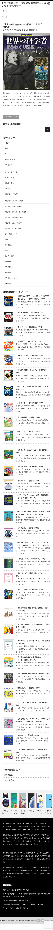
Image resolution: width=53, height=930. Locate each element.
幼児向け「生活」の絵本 (13, 223)
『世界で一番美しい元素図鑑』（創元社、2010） (33, 673)
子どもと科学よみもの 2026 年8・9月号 (16, 890)
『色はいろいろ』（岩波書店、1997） (29, 327)
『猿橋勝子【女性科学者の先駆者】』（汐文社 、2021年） (23, 904)
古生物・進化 (9, 183)
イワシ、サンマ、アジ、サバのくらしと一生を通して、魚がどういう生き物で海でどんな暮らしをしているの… (33, 550)
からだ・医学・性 (11, 172)
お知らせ (8, 143)
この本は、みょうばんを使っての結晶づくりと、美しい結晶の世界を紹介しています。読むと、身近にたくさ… (33, 595)
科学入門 (8, 30)
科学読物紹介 (16, 30)
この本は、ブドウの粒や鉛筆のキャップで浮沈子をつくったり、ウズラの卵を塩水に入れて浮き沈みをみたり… (33, 361)
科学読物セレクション (12, 278)
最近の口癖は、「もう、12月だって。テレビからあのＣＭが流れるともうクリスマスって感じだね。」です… (33, 693)
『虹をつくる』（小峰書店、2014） (28, 432)
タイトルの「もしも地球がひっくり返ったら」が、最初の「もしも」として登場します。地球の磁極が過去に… (33, 727)
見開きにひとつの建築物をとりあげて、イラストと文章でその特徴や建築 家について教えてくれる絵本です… (33, 520)
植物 (6, 239)
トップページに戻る (11, 116)
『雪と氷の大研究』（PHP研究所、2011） (31, 312)
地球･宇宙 (8, 188)
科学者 (34, 30)
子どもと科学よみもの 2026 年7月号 (15, 900)
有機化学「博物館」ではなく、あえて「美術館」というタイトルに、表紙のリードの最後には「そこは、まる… (33, 378)
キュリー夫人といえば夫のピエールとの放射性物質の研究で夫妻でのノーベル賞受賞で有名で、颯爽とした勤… (33, 758)
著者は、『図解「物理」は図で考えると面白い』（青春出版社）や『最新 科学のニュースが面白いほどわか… (33, 347)
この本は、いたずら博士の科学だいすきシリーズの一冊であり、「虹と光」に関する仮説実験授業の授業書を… (33, 437)
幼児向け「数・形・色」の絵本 (15, 212)
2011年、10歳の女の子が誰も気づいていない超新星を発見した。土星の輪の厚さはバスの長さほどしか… (33, 395)
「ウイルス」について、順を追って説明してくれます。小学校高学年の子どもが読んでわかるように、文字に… (33, 503)
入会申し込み (9, 780)
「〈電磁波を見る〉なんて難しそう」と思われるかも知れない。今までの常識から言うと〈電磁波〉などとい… (33, 486)
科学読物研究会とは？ (12, 770)
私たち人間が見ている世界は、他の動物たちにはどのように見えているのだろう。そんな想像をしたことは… (33, 616)
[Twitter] (43, 920)
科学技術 (8, 272)
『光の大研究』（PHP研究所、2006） (29, 341)
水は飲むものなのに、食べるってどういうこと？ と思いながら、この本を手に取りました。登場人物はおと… (33, 408)
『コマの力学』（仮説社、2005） (28, 528)
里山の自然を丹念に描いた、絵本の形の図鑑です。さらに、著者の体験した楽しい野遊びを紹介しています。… (33, 423)
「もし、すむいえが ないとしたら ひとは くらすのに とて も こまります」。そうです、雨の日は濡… (33, 710)
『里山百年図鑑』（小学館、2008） (28, 417)
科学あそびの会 (10, 159)
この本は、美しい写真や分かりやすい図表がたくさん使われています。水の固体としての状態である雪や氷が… (33, 318)
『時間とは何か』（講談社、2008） (28, 688)
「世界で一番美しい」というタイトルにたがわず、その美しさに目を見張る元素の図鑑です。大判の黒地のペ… (33, 679)
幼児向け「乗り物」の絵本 (14, 201)
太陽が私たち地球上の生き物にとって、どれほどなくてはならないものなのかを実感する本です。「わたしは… (33, 740)
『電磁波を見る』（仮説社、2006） (28, 481)
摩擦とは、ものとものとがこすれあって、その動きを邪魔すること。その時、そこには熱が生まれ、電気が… (33, 581)
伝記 (30, 30)
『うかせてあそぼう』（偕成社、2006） (30, 356)
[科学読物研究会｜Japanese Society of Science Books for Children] (27, 4)
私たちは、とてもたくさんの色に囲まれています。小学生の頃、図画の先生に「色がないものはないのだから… (33, 332)
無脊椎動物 (8, 245)
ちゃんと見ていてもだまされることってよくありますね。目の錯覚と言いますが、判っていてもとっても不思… (33, 472)
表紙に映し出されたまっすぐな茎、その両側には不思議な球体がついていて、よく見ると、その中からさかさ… (33, 564)
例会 (6, 154)
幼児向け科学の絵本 (12, 194)
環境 (6, 250)
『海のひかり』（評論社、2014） (28, 735)
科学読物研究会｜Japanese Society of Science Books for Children (27, 920)
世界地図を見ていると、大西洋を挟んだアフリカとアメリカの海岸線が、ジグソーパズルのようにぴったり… (33, 304)
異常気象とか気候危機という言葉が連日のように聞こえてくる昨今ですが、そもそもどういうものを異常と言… (33, 665)
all (27, 30)
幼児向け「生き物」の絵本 (14, 217)
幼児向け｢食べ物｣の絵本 (13, 228)
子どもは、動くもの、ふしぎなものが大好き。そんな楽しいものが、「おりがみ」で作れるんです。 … (33, 632)
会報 (6, 148)
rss (38, 920)
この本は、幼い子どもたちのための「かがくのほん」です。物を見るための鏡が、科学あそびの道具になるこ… (33, 458)
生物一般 (8, 261)
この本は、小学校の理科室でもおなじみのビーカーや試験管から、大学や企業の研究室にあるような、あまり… (33, 649)
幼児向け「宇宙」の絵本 (13, 206)
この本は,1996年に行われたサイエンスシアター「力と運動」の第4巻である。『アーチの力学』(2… (32, 533)
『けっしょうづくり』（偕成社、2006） (30, 590)
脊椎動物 (8, 284)
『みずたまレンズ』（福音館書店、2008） (31, 559)
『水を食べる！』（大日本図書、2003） (30, 403)
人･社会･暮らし (10, 177)
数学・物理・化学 (11, 234)
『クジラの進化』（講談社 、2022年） (16, 908)
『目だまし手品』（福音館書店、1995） (30, 466)
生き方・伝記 (9, 256)
